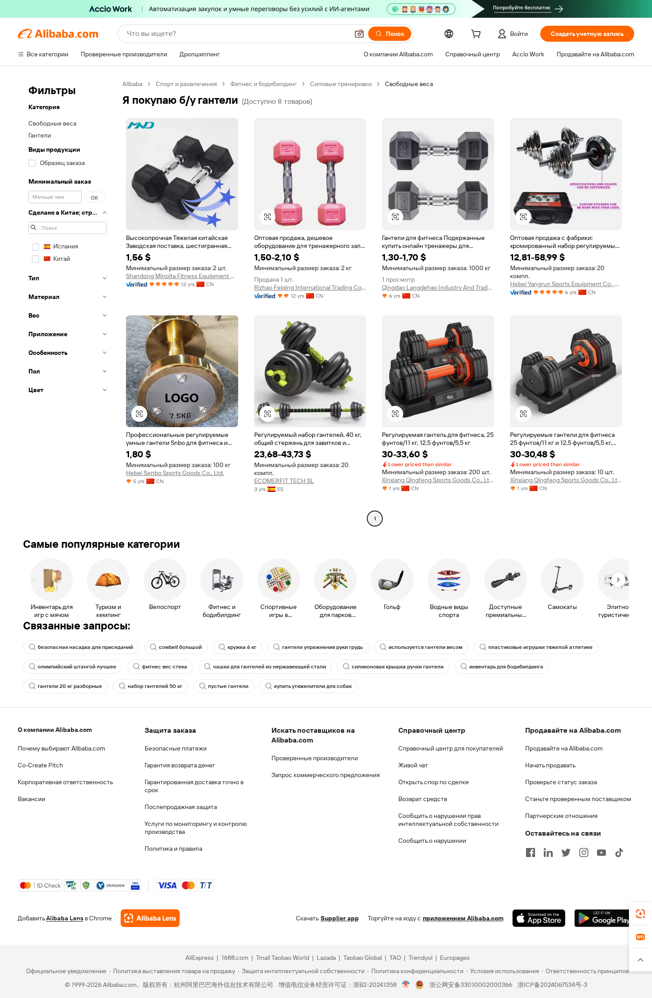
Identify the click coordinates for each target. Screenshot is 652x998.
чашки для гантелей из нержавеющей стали (269, 667)
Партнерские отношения (561, 815)
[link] (640, 913)
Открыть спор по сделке (433, 782)
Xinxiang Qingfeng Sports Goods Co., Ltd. (438, 479)
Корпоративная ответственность (65, 782)
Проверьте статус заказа (561, 782)
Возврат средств (422, 798)
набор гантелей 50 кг (155, 686)
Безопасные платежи (176, 748)
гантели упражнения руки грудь (322, 647)
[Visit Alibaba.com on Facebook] (530, 852)
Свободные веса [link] (409, 83)
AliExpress (199, 957)
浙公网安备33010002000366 (470, 984)
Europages (455, 957)
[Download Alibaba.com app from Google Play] (604, 918)
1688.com (234, 957)
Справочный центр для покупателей (450, 748)
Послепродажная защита (181, 806)
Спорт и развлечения (186, 83)
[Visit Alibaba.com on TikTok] (619, 852)
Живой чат (413, 765)
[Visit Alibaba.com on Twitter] (566, 852)
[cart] (477, 35)
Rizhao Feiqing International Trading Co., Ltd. (310, 287)
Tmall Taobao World (282, 957)
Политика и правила (173, 848)
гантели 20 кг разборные (70, 686)
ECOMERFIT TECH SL (284, 480)
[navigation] (67, 302)
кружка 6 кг (242, 647)
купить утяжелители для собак (313, 686)
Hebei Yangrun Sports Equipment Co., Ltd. (566, 283)
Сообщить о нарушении (432, 840)
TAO (395, 957)
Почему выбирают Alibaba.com (61, 748)
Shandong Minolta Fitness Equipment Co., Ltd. (182, 275)
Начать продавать (550, 765)
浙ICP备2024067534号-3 (552, 984)
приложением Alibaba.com (463, 918)
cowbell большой (180, 647)
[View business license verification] (406, 984)
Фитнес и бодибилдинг (263, 83)
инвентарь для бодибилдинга (506, 667)
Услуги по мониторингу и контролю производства (196, 827)
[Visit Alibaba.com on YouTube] (601, 852)
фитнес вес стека (164, 667)
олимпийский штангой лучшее (77, 667)
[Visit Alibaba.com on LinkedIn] (548, 852)
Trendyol (420, 957)
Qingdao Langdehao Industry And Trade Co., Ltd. (438, 287)
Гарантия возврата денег (180, 765)
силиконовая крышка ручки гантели (398, 667)
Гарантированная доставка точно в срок (194, 786)
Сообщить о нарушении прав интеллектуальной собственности (448, 819)
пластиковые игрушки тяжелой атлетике (540, 647)
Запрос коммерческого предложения (325, 774)
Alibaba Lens (64, 918)
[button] (359, 33)
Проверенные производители (314, 758)
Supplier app (340, 918)
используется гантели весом (426, 647)
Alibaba (132, 83)
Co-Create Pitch (40, 765)
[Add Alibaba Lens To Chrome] (150, 918)
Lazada (326, 957)
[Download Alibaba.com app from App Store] (539, 918)
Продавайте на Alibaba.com (564, 748)
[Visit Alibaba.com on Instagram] (583, 852)
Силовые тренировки (341, 83)
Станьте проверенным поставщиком (578, 798)
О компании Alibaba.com (55, 729)
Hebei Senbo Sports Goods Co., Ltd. (175, 472)
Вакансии (31, 798)
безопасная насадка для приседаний (85, 647)
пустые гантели (228, 686)
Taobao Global (362, 957)
